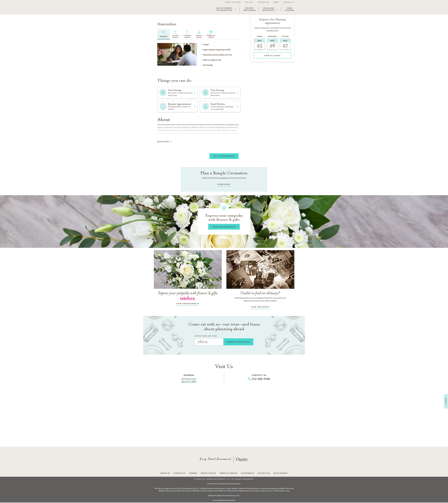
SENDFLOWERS (289, 9)
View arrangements (187, 304)
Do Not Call (264, 473)
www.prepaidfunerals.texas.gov (224, 500)
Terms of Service (228, 473)
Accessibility (248, 473)
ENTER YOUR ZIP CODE (206, 336)
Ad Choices (282, 473)
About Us (165, 473)
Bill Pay (249, 2)
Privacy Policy (208, 473)
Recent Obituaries (249, 9)
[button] (287, 2)
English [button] (287, 2)
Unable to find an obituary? (260, 293)
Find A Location (233, 2)
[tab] (163, 34)
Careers (193, 473)
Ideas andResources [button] (268, 9)
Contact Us (263, 2)
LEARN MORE (224, 184)
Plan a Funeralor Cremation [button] (224, 9)
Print (276, 2)
